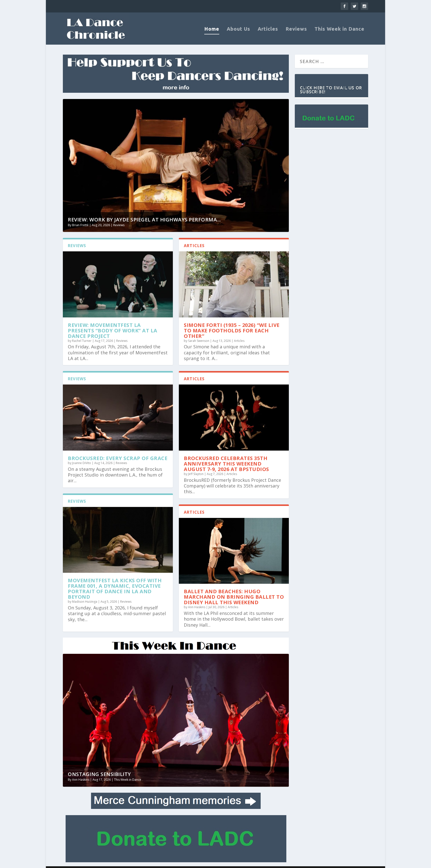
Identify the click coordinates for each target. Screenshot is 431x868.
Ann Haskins (196, 607)
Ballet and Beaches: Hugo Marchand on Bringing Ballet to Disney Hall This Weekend (234, 597)
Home (211, 29)
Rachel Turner (82, 341)
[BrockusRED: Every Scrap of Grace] (118, 417)
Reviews (296, 29)
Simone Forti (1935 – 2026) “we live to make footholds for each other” (232, 330)
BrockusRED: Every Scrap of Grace (117, 458)
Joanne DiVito (81, 463)
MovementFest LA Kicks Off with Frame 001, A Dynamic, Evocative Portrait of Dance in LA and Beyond (115, 588)
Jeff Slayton (196, 474)
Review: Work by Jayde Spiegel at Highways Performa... (144, 219)
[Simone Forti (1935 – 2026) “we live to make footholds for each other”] (234, 284)
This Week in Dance (339, 29)
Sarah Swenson (198, 341)
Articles (268, 29)
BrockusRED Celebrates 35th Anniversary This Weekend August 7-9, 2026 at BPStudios (226, 464)
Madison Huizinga (84, 601)
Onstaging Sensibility (99, 774)
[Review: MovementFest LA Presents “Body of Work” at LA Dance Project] (118, 284)
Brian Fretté (80, 225)
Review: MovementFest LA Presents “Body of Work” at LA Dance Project (112, 330)
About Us (238, 29)
